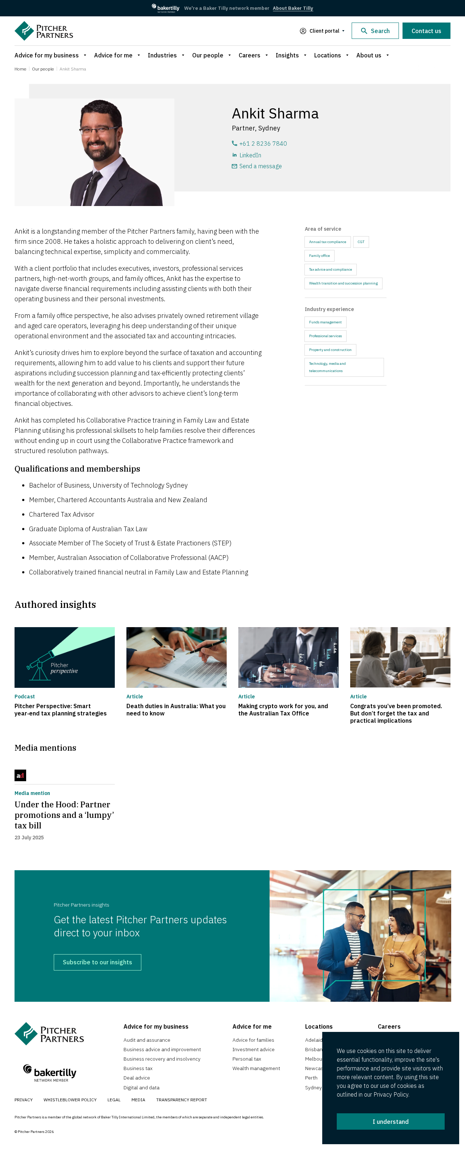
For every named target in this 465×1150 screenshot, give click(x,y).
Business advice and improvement (162, 1049)
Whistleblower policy (70, 1099)
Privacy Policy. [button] (391, 1094)
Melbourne (317, 1059)
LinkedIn (250, 155)
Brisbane (315, 1049)
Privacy (24, 1099)
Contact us (426, 31)
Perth (311, 1077)
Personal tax (246, 1059)
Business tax (138, 1068)
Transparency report (181, 1099)
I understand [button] (391, 1121)
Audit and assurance (147, 1040)
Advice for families (253, 1040)
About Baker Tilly (293, 8)
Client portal (324, 31)
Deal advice (137, 1077)
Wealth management (256, 1068)
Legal (114, 1099)
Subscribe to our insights (97, 962)
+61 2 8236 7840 (263, 143)
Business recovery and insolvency (162, 1059)
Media (138, 1099)
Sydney (313, 1087)
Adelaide (315, 1040)
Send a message (260, 166)
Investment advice (253, 1049)
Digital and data (141, 1087)
